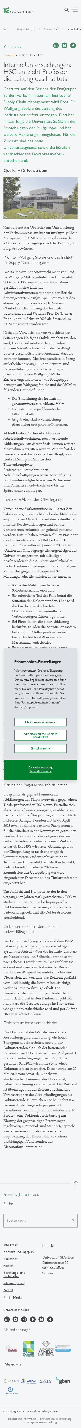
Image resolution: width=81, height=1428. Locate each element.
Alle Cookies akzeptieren (40, 722)
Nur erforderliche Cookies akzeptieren (40, 735)
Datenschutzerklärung (40, 767)
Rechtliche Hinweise (41, 771)
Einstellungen (39, 748)
